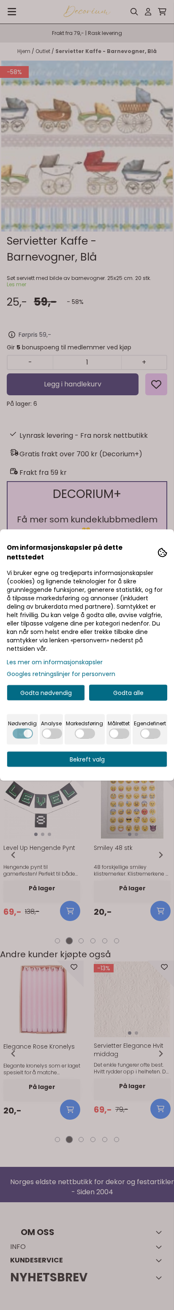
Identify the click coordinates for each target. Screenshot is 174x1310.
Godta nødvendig (46, 693)
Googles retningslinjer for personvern (61, 674)
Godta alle (128, 693)
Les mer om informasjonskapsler (55, 662)
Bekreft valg (87, 759)
